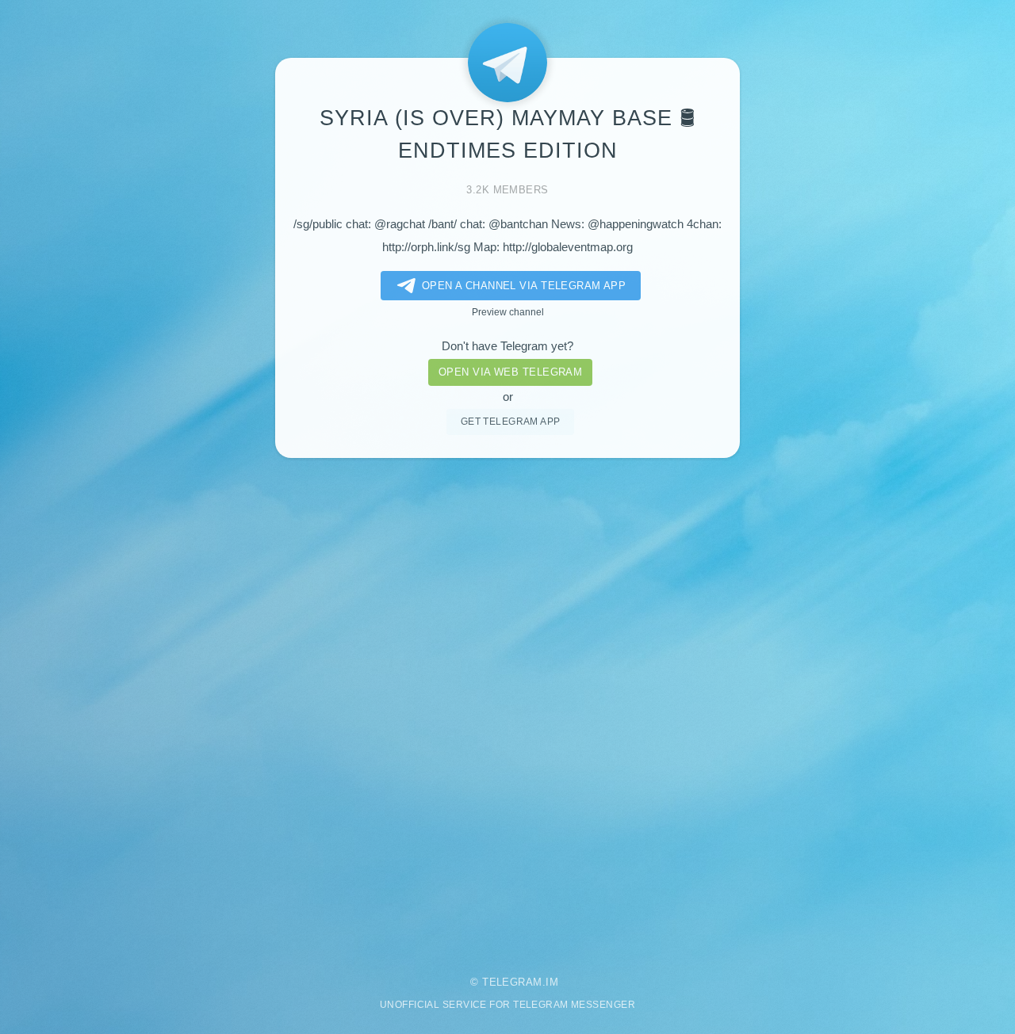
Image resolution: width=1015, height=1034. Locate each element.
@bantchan (518, 224)
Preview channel (508, 312)
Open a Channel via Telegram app (524, 286)
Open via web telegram (510, 372)
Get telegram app (511, 421)
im (552, 982)
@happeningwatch (636, 224)
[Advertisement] (507, 706)
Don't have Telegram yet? (507, 346)
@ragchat (399, 224)
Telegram (512, 982)
